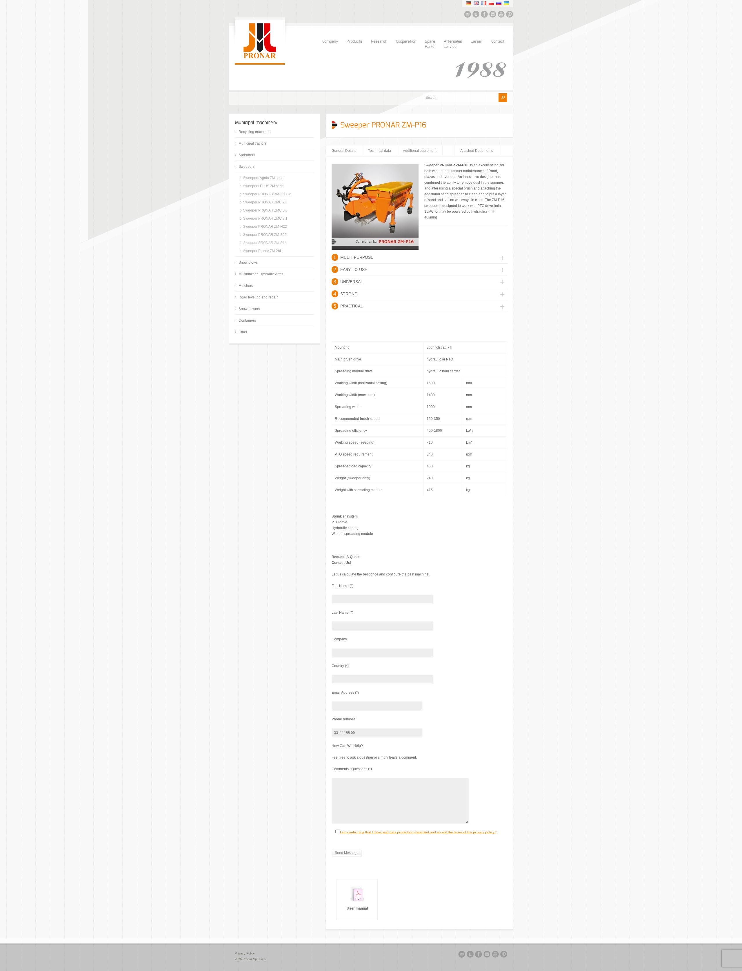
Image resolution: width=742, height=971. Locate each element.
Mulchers (246, 286)
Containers (247, 320)
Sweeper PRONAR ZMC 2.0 (265, 202)
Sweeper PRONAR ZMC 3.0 (265, 210)
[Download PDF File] (357, 903)
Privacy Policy (245, 953)
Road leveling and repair (258, 297)
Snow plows (248, 262)
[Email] (467, 15)
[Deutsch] (468, 3)
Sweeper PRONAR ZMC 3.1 (265, 218)
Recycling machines (254, 132)
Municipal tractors (252, 143)
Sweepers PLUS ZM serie (263, 186)
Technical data (379, 151)
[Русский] (498, 3)
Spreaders (247, 155)
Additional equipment (420, 151)
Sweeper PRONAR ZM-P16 (265, 243)
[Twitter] (475, 15)
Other (243, 332)
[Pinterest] (509, 15)
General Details (344, 151)
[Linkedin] (492, 15)
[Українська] (506, 3)
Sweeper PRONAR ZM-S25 (265, 235)
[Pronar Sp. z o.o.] (259, 57)
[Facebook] (484, 15)
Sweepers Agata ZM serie (263, 178)
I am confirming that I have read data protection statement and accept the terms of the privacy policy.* (418, 832)
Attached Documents (476, 151)
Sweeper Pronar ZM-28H (263, 251)
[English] (476, 3)
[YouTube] (501, 15)
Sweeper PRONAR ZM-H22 (265, 227)
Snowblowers (249, 309)
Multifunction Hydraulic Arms (261, 274)
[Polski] (491, 3)
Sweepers (246, 167)
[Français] (483, 3)
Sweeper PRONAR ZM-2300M (267, 194)
